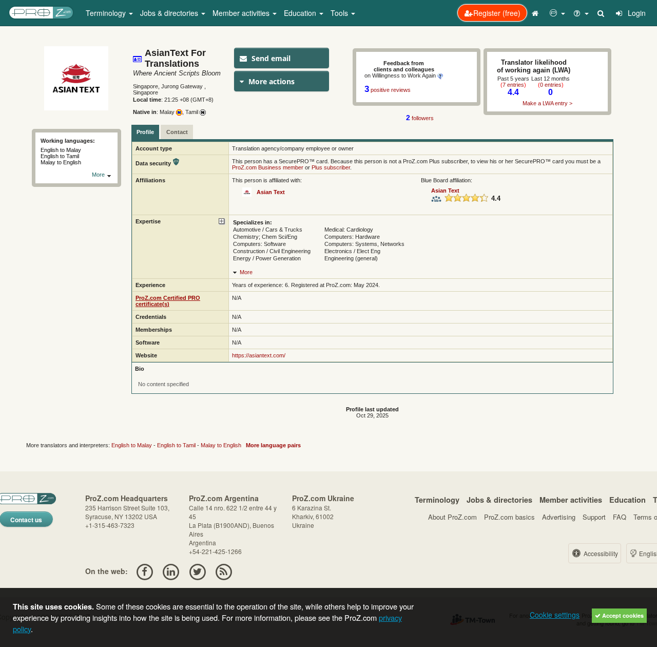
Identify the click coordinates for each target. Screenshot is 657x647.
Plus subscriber (331, 167)
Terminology (437, 499)
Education (627, 499)
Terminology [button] (107, 13)
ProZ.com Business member (267, 167)
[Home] (536, 13)
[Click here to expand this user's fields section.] (222, 221)
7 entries (513, 85)
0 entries (551, 85)
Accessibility (600, 553)
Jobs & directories (499, 499)
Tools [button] (340, 13)
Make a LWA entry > (547, 103)
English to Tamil (176, 445)
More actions (270, 81)
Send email (270, 58)
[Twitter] (197, 571)
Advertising (558, 517)
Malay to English (221, 445)
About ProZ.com (452, 517)
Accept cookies (622, 615)
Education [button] (301, 13)
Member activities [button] (242, 13)
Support (594, 517)
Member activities (570, 499)
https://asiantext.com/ (258, 355)
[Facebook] (144, 571)
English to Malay (131, 445)
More (99, 175)
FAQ (619, 517)
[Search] (601, 13)
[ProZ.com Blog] (223, 571)
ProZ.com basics (509, 517)
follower (420, 118)
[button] (557, 13)
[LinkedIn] (171, 571)
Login (636, 13)
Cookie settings (554, 615)
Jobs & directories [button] (170, 13)
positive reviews (391, 90)
